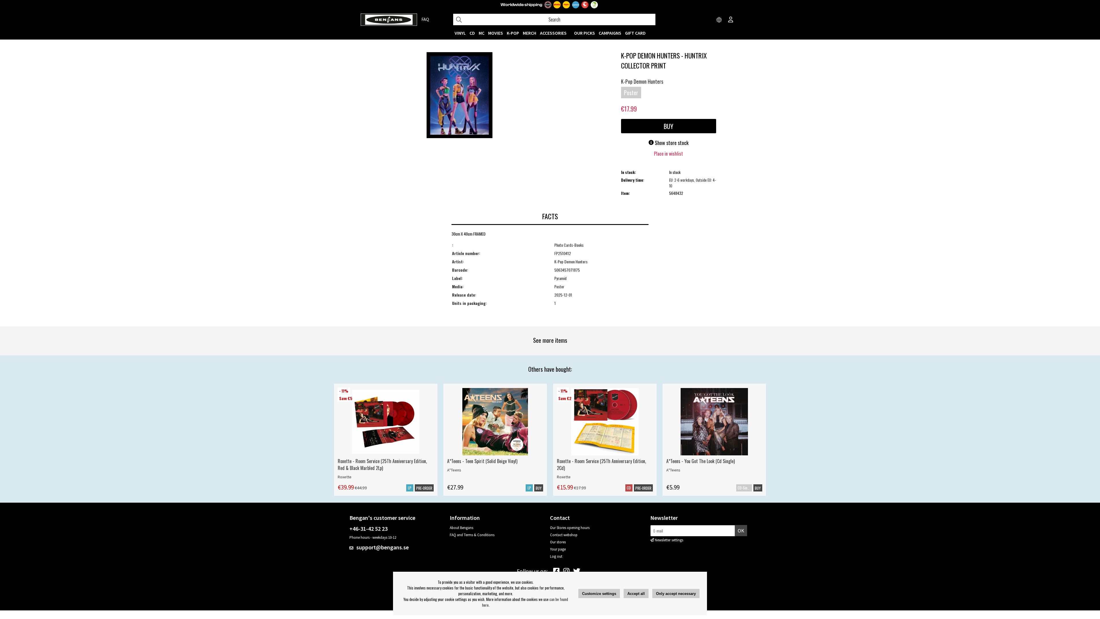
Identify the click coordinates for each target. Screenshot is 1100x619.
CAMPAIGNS (610, 33)
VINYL (460, 33)
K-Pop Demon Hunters (642, 81)
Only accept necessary (676, 593)
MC (481, 33)
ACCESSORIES (553, 33)
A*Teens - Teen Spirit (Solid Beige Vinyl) (482, 461)
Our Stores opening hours (570, 527)
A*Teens (454, 470)
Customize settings (599, 593)
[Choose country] (719, 20)
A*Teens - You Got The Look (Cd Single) (700, 461)
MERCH (529, 33)
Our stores (558, 542)
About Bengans (461, 527)
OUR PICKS (584, 33)
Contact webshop (564, 534)
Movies (495, 33)
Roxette (344, 476)
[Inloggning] (730, 20)
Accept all (636, 593)
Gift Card (635, 33)
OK (741, 530)
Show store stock (671, 142)
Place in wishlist (668, 153)
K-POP (513, 33)
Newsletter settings (669, 540)
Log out (556, 556)
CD (472, 33)
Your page (558, 549)
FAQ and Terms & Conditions (472, 534)
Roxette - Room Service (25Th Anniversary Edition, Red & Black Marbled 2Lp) (382, 464)
